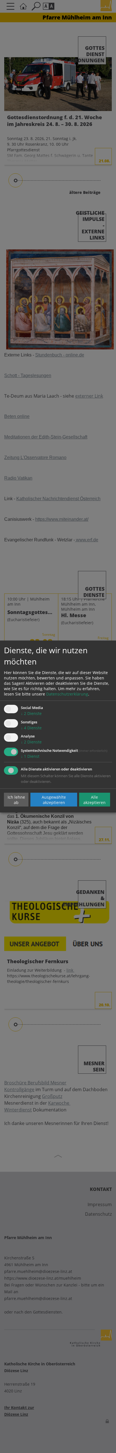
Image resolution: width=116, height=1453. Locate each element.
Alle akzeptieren (94, 799)
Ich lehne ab (16, 799)
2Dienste (31, 713)
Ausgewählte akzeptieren (54, 799)
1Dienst (30, 756)
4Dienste (31, 727)
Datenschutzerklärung (67, 694)
